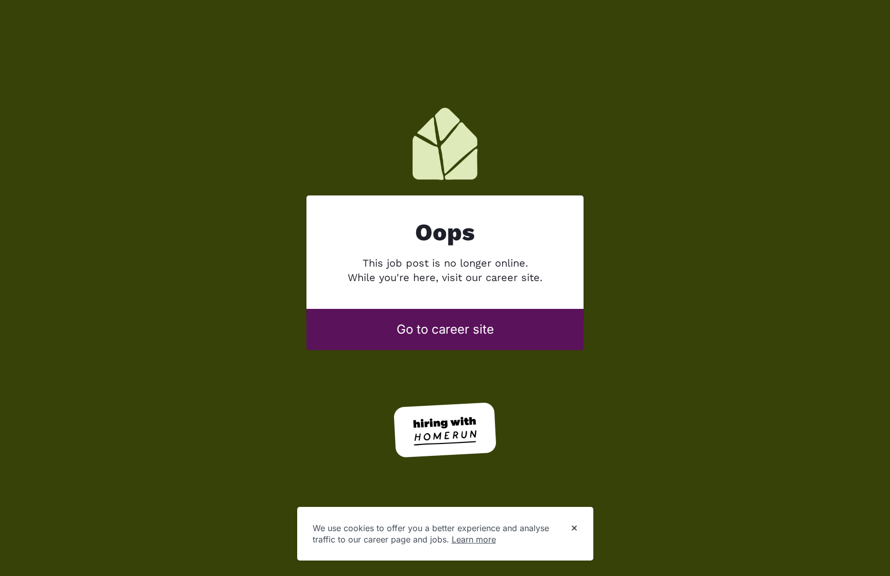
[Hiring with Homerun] (445, 430)
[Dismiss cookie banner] (574, 528)
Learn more (474, 539)
